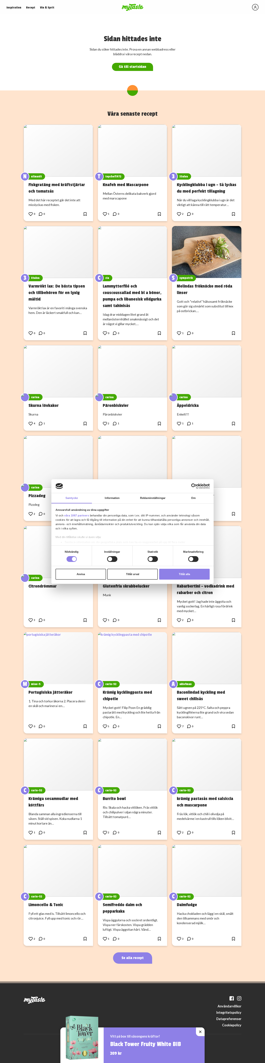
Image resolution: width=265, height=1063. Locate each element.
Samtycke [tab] (71, 497)
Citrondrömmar (42, 586)
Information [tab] (112, 497)
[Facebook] (231, 998)
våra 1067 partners (76, 515)
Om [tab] (193, 497)
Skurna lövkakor (43, 405)
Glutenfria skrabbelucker (126, 586)
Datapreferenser (228, 1019)
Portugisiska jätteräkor (50, 692)
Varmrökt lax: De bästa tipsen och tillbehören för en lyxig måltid (56, 292)
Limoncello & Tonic (45, 904)
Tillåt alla (184, 574)
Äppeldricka (188, 405)
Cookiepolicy (231, 1025)
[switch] (112, 559)
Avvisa (81, 574)
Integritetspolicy (228, 1012)
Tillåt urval (132, 574)
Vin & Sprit (47, 7)
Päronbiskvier (116, 405)
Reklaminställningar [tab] (152, 497)
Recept (30, 7)
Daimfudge (187, 904)
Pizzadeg (36, 495)
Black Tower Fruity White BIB (145, 1044)
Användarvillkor (229, 1006)
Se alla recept (133, 958)
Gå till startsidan (132, 66)
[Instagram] (239, 998)
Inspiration (13, 7)
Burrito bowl (114, 798)
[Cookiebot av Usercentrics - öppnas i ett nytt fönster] (194, 486)
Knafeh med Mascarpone (126, 184)
